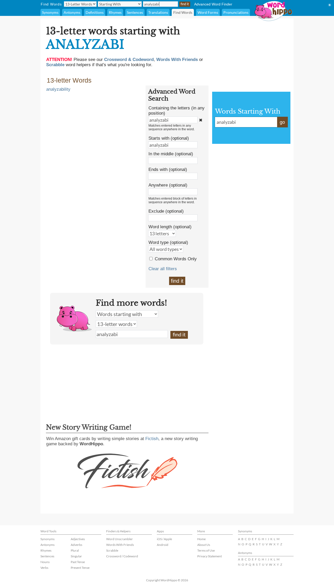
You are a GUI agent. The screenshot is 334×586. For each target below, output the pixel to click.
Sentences (135, 12)
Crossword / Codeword (122, 556)
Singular (76, 556)
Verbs (44, 568)
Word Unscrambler (119, 539)
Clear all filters (162, 268)
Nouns (45, 562)
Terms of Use (206, 550)
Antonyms (72, 12)
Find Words (182, 12)
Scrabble (112, 550)
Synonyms (50, 12)
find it (177, 281)
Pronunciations (235, 12)
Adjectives (78, 539)
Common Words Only (176, 258)
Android (162, 545)
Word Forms (208, 12)
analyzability (58, 89)
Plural (75, 550)
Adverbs (76, 545)
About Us (203, 545)
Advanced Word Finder (213, 4)
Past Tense (78, 562)
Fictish (151, 438)
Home (201, 539)
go (282, 122)
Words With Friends (120, 545)
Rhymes (115, 12)
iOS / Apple (164, 539)
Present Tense (80, 568)
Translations (158, 12)
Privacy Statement (209, 556)
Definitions (95, 12)
